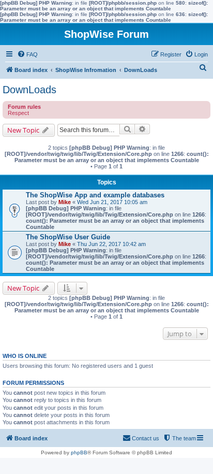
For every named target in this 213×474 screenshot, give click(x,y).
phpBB (79, 452)
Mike (64, 202)
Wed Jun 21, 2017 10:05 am (112, 202)
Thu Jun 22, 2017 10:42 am (111, 244)
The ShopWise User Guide (68, 237)
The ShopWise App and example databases (95, 195)
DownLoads (29, 89)
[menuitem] (27, 54)
